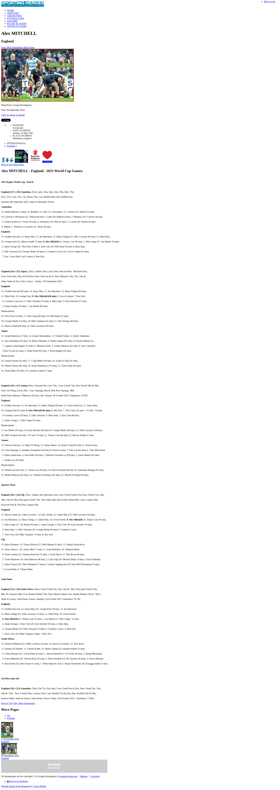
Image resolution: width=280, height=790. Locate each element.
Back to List (269, 1)
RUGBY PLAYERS (16, 23)
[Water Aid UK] (7, 162)
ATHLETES (13, 13)
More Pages (29, 47)
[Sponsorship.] (47, 162)
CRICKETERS (14, 15)
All (8, 715)
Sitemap (84, 776)
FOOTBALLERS (15, 18)
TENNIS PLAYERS (17, 26)
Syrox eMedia (39, 786)
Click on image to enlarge (13, 115)
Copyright (95, 776)
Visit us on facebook (18, 781)
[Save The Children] (35, 162)
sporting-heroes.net (68, 776)
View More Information (12, 47)
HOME (10, 10)
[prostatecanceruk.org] (21, 162)
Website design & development (15, 786)
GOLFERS (12, 21)
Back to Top (7, 164)
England (11, 146)
